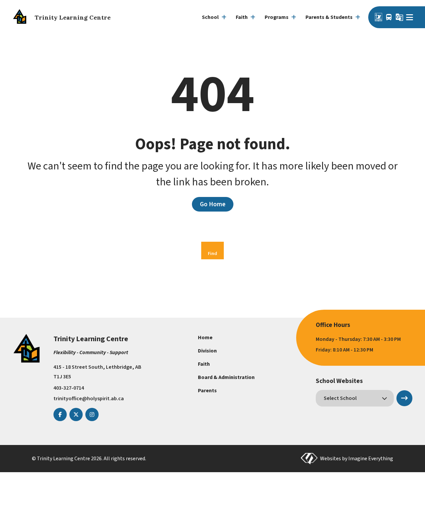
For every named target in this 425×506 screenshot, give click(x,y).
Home (205, 337)
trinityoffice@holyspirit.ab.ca (88, 398)
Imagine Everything (370, 458)
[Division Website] (378, 17)
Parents (207, 390)
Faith (204, 364)
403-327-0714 (68, 388)
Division (207, 350)
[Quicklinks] (410, 17)
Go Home (212, 204)
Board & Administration (226, 377)
